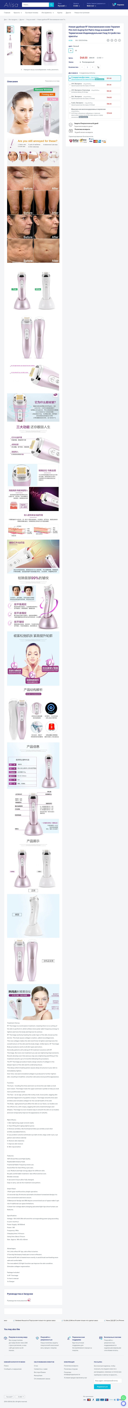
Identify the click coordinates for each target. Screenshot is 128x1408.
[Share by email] (119, 40)
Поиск (6, 1366)
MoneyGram (38, 1375)
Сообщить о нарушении (13, 1369)
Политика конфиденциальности (72, 1373)
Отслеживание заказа (42, 1379)
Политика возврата (71, 1366)
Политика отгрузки (71, 1369)
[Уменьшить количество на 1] (82, 67)
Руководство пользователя (17, 1301)
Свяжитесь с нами (40, 1369)
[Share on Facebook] (108, 40)
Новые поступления (81, 13)
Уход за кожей (30, 19)
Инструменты (47, 13)
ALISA (70, 40)
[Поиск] (51, 5)
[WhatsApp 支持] (123, 1397)
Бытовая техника (31, 13)
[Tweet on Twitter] (115, 40)
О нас (36, 1366)
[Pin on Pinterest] (111, 40)
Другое (68, 13)
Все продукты (13, 19)
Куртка (59, 13)
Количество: (74, 67)
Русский (9, 1397)
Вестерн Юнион (40, 1372)
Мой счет (90, 6)
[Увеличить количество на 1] (93, 67)
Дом (5, 19)
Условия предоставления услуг (75, 1378)
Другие (22, 19)
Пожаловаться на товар (52, 81)
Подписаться (102, 1387)
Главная (7, 13)
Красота (17, 13)
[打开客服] (123, 1403)
